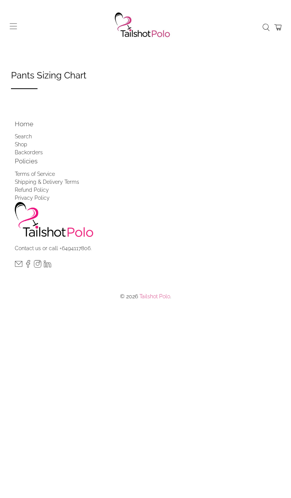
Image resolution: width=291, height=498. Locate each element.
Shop (21, 144)
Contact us (28, 248)
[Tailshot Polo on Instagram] (37, 266)
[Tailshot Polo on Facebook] (28, 266)
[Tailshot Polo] (145, 27)
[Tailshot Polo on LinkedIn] (47, 266)
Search (23, 136)
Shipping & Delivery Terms (47, 182)
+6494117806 (75, 248)
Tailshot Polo (154, 296)
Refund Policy (32, 190)
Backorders (29, 152)
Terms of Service (35, 174)
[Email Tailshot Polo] (18, 266)
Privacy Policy (32, 198)
